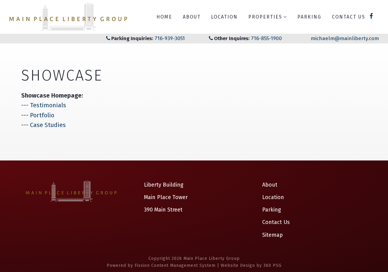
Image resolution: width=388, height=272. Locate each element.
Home (164, 17)
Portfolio (42, 115)
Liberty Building (163, 184)
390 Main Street (163, 209)
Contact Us (348, 17)
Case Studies (48, 125)
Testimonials (48, 105)
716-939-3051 (169, 38)
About (192, 17)
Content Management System (183, 265)
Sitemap (272, 235)
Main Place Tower (166, 197)
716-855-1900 (266, 38)
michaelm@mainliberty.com (345, 38)
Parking (309, 17)
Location (224, 17)
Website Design (238, 265)
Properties (265, 17)
